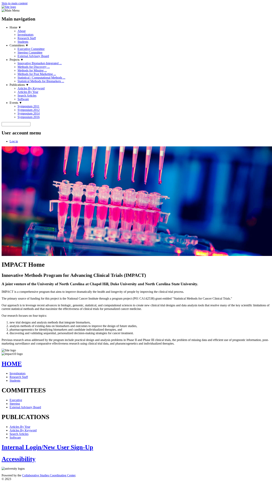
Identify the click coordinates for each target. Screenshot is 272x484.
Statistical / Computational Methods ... (41, 77)
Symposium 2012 (29, 110)
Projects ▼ (16, 59)
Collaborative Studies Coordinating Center (48, 475)
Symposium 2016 (29, 117)
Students (23, 41)
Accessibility (18, 458)
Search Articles (27, 95)
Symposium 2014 (29, 113)
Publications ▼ (19, 84)
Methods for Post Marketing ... (37, 74)
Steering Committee (30, 52)
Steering (15, 403)
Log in (14, 141)
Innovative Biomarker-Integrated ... (40, 63)
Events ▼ (16, 102)
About (21, 31)
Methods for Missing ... (32, 70)
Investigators (25, 34)
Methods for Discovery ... (34, 67)
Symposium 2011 (28, 106)
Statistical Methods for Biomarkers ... (41, 81)
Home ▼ (15, 27)
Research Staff (27, 38)
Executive (16, 400)
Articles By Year (28, 92)
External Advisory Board (33, 56)
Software (23, 99)
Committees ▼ (19, 45)
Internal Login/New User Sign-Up (47, 447)
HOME (12, 363)
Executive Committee (31, 49)
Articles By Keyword (31, 88)
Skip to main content (14, 3)
